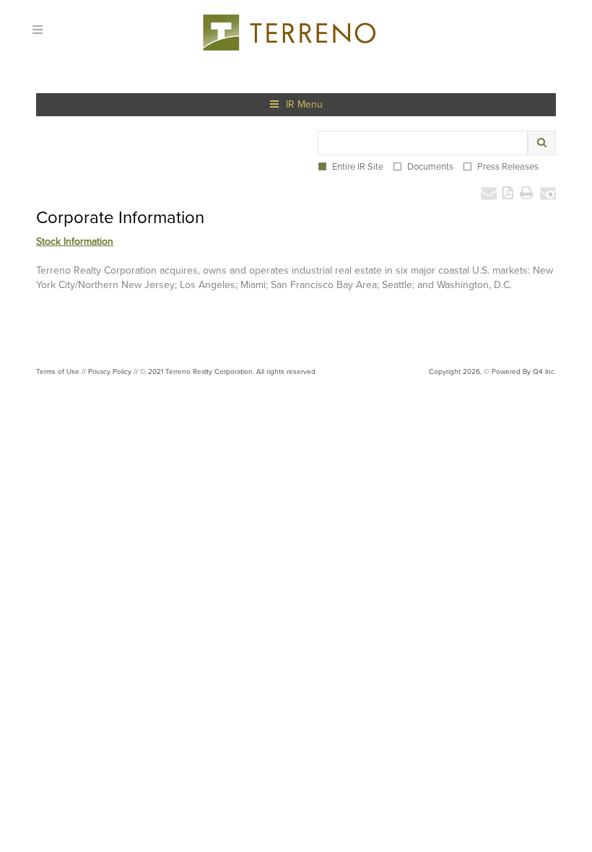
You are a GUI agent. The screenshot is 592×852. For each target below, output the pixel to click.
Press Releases (508, 166)
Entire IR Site (357, 166)
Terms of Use (57, 371)
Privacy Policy (109, 371)
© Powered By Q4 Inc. (520, 371)
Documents (430, 166)
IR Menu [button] (304, 104)
